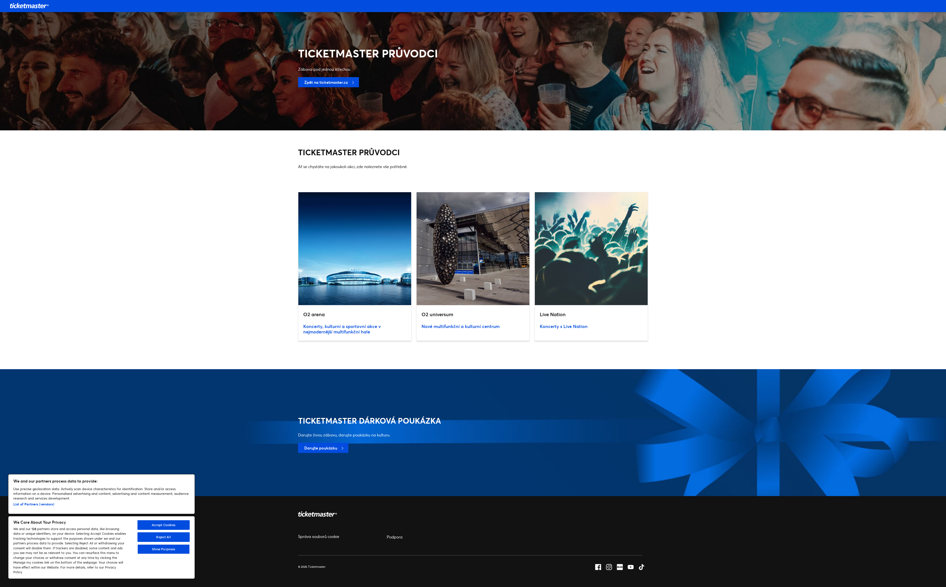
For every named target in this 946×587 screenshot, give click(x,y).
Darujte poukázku (320, 447)
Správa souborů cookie (318, 536)
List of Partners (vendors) (33, 504)
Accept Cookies (164, 525)
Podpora (395, 536)
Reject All (163, 537)
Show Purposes (163, 549)
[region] (101, 526)
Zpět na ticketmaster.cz (326, 82)
